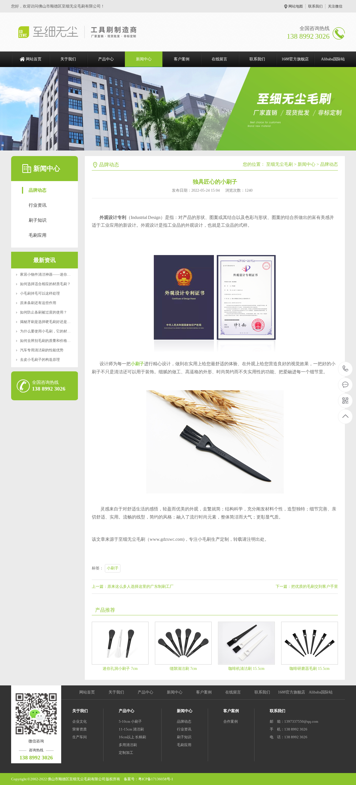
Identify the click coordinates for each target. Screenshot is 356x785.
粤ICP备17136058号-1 (155, 779)
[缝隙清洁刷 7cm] (183, 643)
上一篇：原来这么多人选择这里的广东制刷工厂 (133, 586)
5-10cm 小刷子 (130, 721)
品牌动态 (37, 190)
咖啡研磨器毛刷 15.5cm (310, 668)
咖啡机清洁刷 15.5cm (246, 668)
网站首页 (33, 59)
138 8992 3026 (345, 369)
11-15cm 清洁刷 (131, 729)
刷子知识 (37, 220)
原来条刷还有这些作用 (38, 303)
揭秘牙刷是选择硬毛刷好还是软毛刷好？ (52, 322)
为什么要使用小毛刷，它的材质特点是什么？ (56, 331)
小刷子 (112, 568)
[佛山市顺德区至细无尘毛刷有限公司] (82, 32)
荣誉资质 (79, 729)
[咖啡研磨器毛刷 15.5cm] (309, 643)
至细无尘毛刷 (279, 164)
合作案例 (230, 721)
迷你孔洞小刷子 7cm (120, 668)
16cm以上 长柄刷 (132, 737)
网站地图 (295, 6)
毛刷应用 (37, 235)
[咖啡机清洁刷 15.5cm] (246, 643)
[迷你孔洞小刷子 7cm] (120, 643)
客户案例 (181, 59)
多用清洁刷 (128, 745)
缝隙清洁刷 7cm (183, 668)
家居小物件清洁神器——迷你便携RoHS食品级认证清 (62, 274)
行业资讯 (37, 205)
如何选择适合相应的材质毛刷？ (45, 284)
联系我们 (315, 6)
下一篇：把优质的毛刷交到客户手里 (307, 586)
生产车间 (79, 737)
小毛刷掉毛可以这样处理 (40, 293)
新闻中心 (144, 59)
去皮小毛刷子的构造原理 (40, 359)
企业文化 (79, 721)
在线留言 (219, 59)
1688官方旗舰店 (295, 59)
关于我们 (68, 59)
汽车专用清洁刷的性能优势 (41, 350)
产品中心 (106, 59)
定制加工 (126, 753)
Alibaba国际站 (333, 59)
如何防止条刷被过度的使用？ (43, 312)
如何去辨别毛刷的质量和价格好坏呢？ (50, 341)
